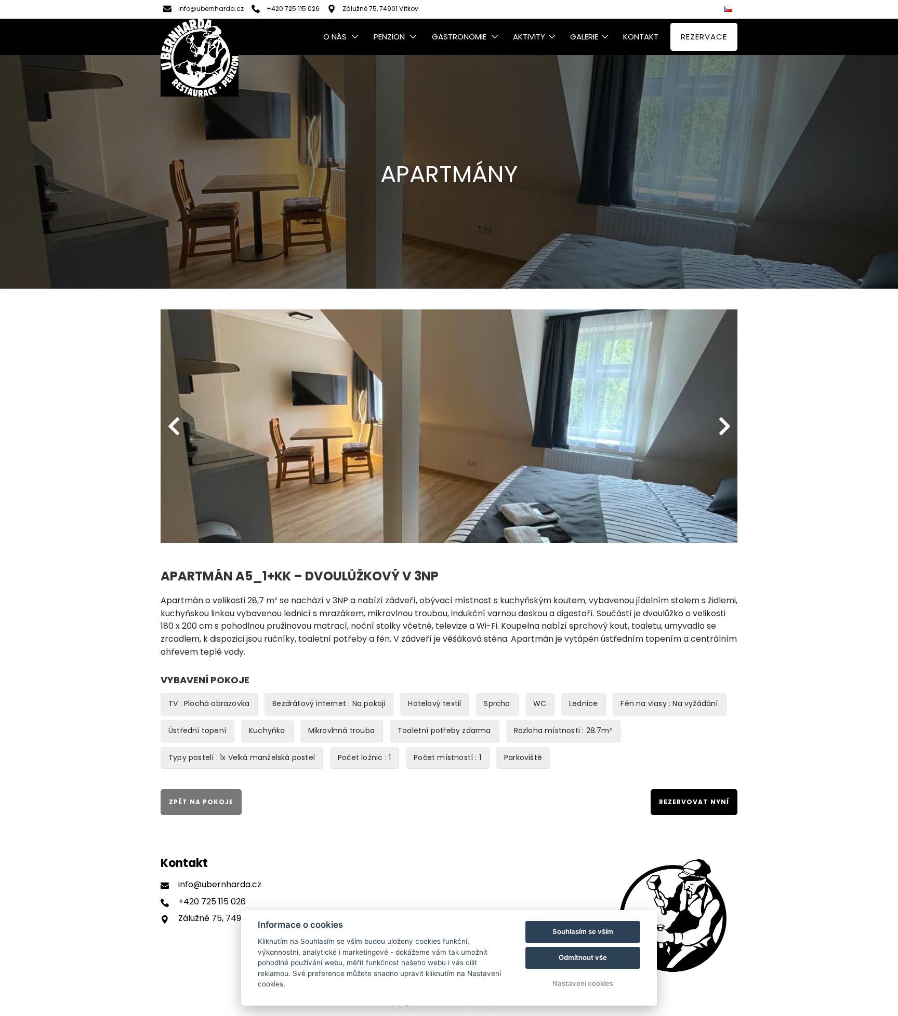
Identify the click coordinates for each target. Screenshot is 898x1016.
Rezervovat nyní (694, 801)
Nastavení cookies (582, 983)
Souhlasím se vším (582, 931)
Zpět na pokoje (201, 801)
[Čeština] (729, 10)
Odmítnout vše (583, 957)
